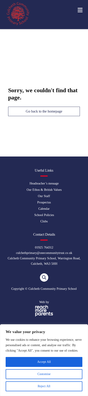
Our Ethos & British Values (44, 189)
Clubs (44, 221)
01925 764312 (44, 247)
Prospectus (44, 202)
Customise (44, 374)
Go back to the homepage (44, 111)
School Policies (44, 215)
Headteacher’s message (44, 183)
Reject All (44, 386)
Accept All (44, 362)
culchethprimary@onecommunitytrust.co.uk (44, 253)
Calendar (44, 208)
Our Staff (44, 196)
